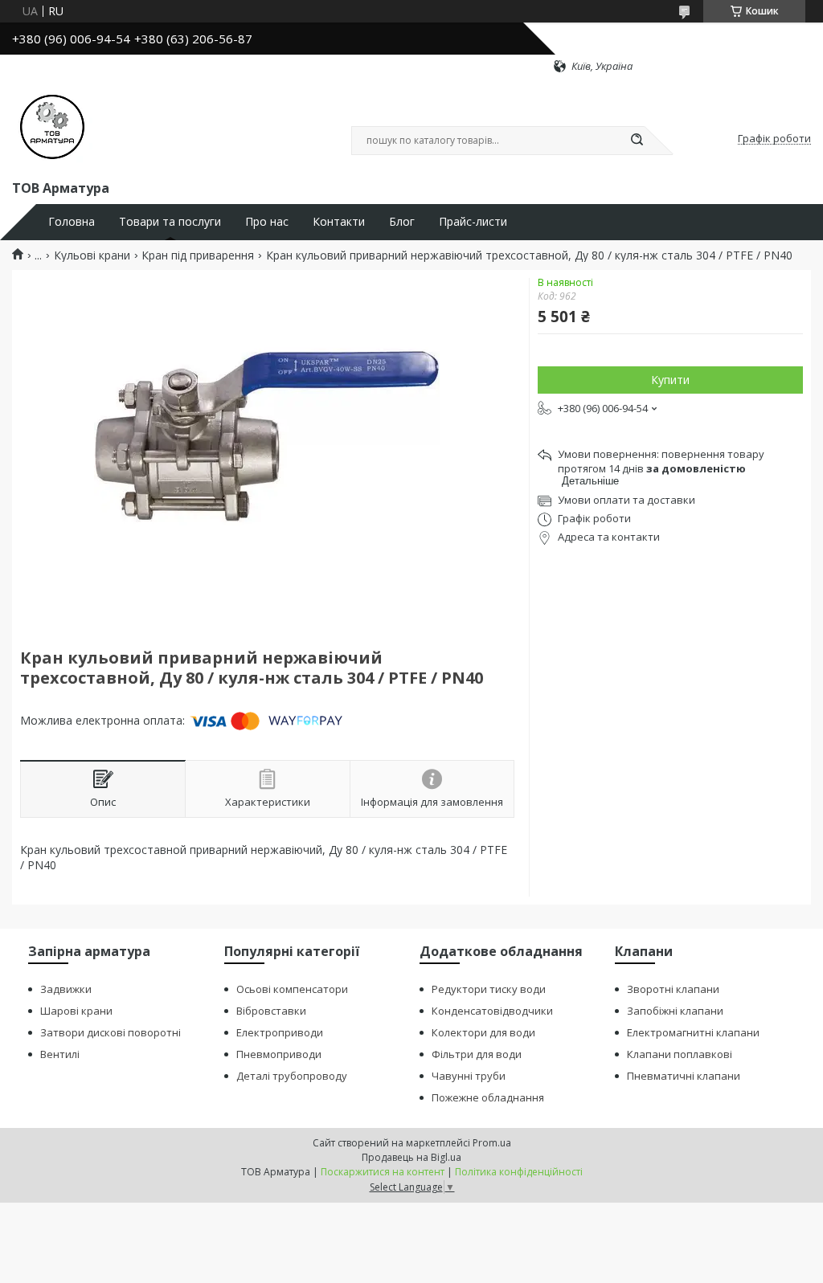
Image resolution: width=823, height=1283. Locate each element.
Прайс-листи (473, 221)
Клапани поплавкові (679, 1054)
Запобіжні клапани (675, 1010)
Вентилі (60, 1054)
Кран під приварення (197, 255)
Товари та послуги (170, 221)
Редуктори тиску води (489, 989)
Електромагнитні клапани (693, 1032)
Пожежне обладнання (488, 1097)
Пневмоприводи (278, 1054)
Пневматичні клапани (683, 1075)
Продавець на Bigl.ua (411, 1157)
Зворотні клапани (673, 989)
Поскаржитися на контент (382, 1172)
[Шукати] (636, 140)
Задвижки (66, 989)
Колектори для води (483, 1032)
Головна (71, 221)
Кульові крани (92, 255)
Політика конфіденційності (519, 1172)
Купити (670, 379)
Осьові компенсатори (292, 989)
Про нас (267, 221)
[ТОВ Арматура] (52, 125)
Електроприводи (279, 1032)
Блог (402, 221)
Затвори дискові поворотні (110, 1032)
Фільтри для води (477, 1054)
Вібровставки (271, 1010)
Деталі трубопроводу (291, 1075)
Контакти (339, 221)
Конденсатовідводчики (492, 1010)
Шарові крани (76, 1010)
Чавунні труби (469, 1075)
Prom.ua (492, 1143)
